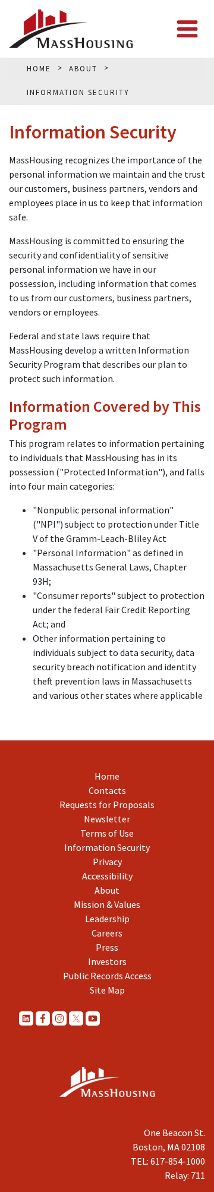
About (107, 890)
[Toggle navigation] (187, 29)
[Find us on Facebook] (42, 1018)
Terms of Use (107, 833)
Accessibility (107, 876)
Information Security (107, 847)
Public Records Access (107, 976)
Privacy (107, 862)
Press (107, 947)
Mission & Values (107, 904)
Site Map (107, 990)
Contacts (107, 790)
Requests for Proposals (107, 805)
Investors (107, 961)
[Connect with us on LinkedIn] (26, 1018)
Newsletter (107, 819)
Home (107, 776)
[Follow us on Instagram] (59, 1018)
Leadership (107, 919)
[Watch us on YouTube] (92, 1018)
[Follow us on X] (76, 1018)
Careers (107, 933)
